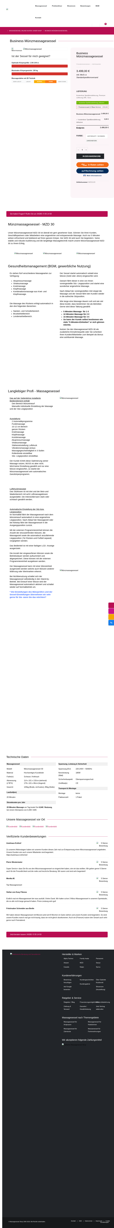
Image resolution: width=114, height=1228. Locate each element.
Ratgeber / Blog (69, 1002)
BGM (97, 6)
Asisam (66, 963)
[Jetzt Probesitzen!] (111, 611)
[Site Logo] (18, 13)
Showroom (71, 6)
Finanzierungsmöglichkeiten (90, 1002)
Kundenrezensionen (83, 64)
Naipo (82, 967)
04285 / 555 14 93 (100, 364)
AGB (80, 1221)
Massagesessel (41, 6)
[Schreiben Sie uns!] (111, 617)
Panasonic (99, 958)
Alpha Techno (68, 958)
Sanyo (98, 963)
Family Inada (84, 958)
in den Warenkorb (92, 156)
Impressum (99, 1221)
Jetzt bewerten (96, 64)
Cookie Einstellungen (105, 1221)
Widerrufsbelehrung (103, 1002)
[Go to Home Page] (5, 30)
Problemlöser (57, 6)
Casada (66, 967)
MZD (81, 963)
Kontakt (38, 18)
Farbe (79, 136)
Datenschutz (88, 1221)
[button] (96, 25)
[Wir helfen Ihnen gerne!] (111, 605)
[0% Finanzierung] (111, 622)
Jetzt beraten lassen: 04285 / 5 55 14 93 (25, 934)
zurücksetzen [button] (92, 140)
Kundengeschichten (87, 980)
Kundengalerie (85, 984)
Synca (98, 967)
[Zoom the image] (33, 954)
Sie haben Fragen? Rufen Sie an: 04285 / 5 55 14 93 (31, 214)
